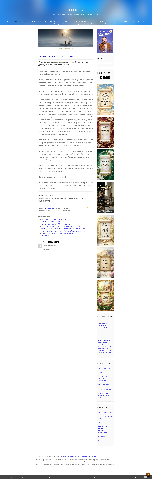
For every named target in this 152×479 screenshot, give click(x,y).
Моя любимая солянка (103, 323)
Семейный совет (102, 398)
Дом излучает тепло (103, 432)
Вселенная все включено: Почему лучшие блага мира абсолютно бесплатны (62, 226)
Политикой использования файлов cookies (91, 477)
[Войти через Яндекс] (55, 242)
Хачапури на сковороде (104, 334)
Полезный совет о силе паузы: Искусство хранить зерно (56, 224)
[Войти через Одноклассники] (57, 242)
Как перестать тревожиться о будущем (52, 223)
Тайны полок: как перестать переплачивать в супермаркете (57, 233)
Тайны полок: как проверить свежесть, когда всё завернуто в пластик (60, 230)
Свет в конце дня (102, 418)
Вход (106, 468)
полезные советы (57, 210)
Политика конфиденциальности (70, 456)
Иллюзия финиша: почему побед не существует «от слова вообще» (59, 219)
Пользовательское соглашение (88, 456)
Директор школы (102, 380)
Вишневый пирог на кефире (105, 321)
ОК (146, 477)
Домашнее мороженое (104, 340)
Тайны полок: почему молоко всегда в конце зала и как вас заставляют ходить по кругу (65, 231)
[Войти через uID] (49, 242)
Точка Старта (45, 235)
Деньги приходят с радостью (105, 416)
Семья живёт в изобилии (104, 443)
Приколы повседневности (104, 368)
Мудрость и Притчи (52, 56)
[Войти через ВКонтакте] (52, 242)
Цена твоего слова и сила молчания (51, 221)
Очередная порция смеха (104, 393)
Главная (41, 56)
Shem (62, 208)
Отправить (46, 249)
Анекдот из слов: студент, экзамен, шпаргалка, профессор (104, 376)
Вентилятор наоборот (103, 395)
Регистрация (112, 468)
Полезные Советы (66, 56)
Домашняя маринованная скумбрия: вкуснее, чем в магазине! (104, 352)
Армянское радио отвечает (105, 387)
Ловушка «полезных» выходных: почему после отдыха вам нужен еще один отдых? (63, 228)
